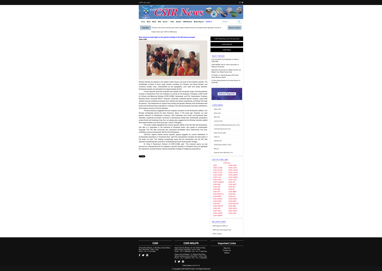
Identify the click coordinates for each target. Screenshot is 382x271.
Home (143, 22)
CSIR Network (187, 22)
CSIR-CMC (232, 209)
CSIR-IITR (216, 187)
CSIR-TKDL (217, 207)
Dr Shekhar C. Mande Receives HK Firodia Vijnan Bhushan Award (224, 72)
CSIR (215, 161)
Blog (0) (216, 145)
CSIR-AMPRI (217, 211)
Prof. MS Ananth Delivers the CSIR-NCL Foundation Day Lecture (174, 27)
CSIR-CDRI (232, 164)
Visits (172, 22)
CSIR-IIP (231, 185)
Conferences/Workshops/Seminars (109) (227, 121)
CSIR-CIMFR (233, 171)
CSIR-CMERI (233, 173)
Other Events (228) (220, 129)
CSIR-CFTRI (217, 168)
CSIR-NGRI (217, 197)
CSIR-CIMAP (217, 171)
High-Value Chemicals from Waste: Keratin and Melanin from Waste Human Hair (226, 67)
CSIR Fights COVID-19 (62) (222, 141)
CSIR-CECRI (217, 166)
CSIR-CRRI (217, 175)
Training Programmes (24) (222, 125)
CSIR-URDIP (217, 209)
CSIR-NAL (232, 190)
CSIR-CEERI (233, 166)
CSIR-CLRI (217, 173)
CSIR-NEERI (217, 195)
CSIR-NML (232, 202)
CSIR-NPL (217, 204)
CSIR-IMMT (232, 187)
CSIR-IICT (232, 183)
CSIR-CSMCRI (218, 178)
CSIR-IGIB (216, 180)
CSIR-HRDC (232, 207)
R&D (159, 22)
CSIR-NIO (216, 199)
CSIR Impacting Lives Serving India (226, 35)
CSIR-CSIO (232, 175)
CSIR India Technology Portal (221, 226)
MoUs (154, 22)
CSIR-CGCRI (233, 168)
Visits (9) (216, 133)
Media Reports (199, 22)
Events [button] (165, 22)
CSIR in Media (217, 230)
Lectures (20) (218, 117)
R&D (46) (217, 113)
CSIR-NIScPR (227, 40)
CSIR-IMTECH (218, 190)
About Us (227, 244)
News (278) (217, 105)
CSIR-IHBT (232, 180)
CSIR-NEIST (232, 195)
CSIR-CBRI (232, 161)
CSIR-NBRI (217, 192)
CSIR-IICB (216, 183)
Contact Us (227, 246)
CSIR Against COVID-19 (220, 222)
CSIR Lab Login (144, 2)
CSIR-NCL (232, 192)
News (149, 22)
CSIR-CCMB (217, 164)
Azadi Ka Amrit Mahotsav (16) (223, 148)
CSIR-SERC (232, 204)
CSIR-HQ (226, 159)
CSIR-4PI (231, 178)
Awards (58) (218, 137)
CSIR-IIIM (216, 185)
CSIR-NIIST (232, 197)
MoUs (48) (217, 109)
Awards (178, 22)
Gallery (226, 249)
